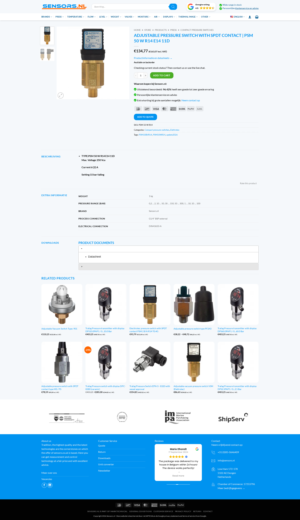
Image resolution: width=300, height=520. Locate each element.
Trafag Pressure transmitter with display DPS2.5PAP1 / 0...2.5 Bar (237, 387)
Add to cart (161, 75)
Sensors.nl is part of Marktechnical (107, 511)
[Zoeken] (173, 7)
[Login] (249, 16)
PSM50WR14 (159, 134)
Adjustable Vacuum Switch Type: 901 (59, 328)
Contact (208, 511)
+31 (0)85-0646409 (228, 452)
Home (137, 30)
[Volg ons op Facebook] (44, 485)
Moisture (143, 16)
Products (161, 30)
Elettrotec (174, 130)
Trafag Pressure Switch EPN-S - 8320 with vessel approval (150, 387)
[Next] (124, 63)
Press (58, 16)
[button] (201, 7)
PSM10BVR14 (145, 134)
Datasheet (94, 256)
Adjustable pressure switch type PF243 (192, 328)
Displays (168, 16)
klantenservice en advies (247, 8)
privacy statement (171, 516)
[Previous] (62, 63)
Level (102, 16)
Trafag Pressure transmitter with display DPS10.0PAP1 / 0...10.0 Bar (104, 330)
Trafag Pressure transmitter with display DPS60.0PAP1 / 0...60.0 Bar (237, 330)
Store (147, 30)
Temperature (74, 16)
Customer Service (163, 511)
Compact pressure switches (196, 30)
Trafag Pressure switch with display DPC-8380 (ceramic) (105, 387)
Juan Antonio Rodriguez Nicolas (178, 449)
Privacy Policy (183, 511)
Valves (128, 16)
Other (204, 16)
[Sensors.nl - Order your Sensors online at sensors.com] (64, 6)
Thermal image (186, 16)
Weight (115, 16)
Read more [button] (178, 476)
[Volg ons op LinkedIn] (49, 485)
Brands (45, 16)
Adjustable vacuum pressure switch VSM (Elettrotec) (193, 387)
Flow (91, 16)
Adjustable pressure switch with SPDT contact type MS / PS (59, 387)
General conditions (140, 511)
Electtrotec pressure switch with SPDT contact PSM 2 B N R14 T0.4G (148, 330)
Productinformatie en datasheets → (153, 57)
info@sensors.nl (226, 460)
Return (197, 511)
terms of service (189, 516)
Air (156, 16)
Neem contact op (191, 100)
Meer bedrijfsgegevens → (231, 488)
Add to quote (145, 117)
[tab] (168, 249)
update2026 (172, 134)
